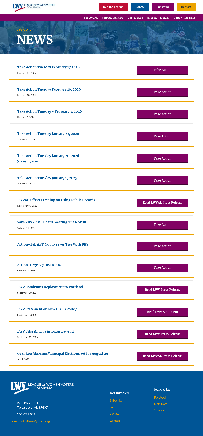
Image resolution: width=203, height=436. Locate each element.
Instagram (160, 404)
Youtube (159, 410)
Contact (115, 420)
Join (112, 407)
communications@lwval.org (30, 421)
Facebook (160, 397)
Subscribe (116, 400)
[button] (90, 18)
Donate (114, 413)
